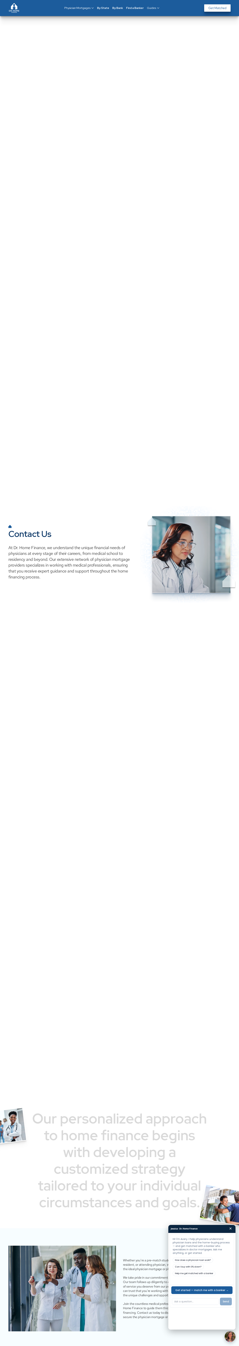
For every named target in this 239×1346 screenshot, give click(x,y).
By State (103, 8)
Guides (151, 8)
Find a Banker (135, 8)
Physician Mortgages (77, 8)
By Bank (117, 8)
